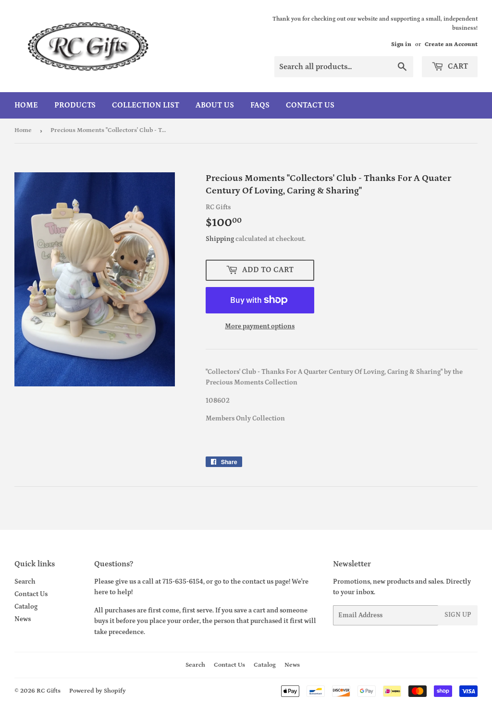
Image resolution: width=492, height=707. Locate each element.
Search (25, 582)
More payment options (260, 326)
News (22, 619)
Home (26, 105)
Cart (457, 66)
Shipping (220, 239)
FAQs (260, 105)
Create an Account (451, 44)
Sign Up (457, 615)
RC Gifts (49, 691)
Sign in (401, 44)
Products (75, 105)
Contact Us (310, 105)
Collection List (145, 105)
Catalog (25, 607)
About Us (215, 105)
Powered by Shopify (97, 691)
